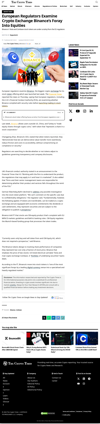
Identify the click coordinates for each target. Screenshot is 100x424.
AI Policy (31, 387)
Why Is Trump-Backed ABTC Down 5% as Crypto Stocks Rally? (36, 349)
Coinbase (19, 310)
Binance (14, 123)
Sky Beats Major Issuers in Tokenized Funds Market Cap (89, 86)
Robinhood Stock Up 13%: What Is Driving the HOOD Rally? (60, 349)
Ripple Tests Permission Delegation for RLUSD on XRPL (89, 64)
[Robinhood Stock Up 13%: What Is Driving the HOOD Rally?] (62, 338)
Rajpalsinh (14, 35)
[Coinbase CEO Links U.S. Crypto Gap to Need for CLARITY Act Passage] (73, 74)
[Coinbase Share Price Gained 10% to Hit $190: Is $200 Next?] (86, 338)
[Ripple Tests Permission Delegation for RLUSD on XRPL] (73, 64)
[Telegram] (70, 120)
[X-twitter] (78, 378)
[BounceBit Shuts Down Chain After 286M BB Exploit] (13, 338)
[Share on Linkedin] (53, 318)
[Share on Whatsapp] (49, 318)
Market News (8, 12)
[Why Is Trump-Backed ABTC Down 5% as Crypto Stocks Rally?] (37, 338)
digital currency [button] (33, 267)
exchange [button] (55, 91)
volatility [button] (13, 285)
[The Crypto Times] (21, 2)
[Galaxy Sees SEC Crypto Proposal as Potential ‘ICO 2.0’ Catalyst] (73, 95)
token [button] (9, 94)
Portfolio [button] (34, 256)
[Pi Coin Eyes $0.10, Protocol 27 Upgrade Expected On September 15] (73, 52)
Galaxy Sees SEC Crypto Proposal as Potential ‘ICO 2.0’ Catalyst (89, 95)
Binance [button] (30, 91)
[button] (3, 2)
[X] (71, 111)
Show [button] (59, 112)
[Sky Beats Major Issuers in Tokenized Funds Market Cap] (73, 86)
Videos (5, 398)
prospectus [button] (26, 210)
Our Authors (32, 381)
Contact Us (56, 378)
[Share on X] (44, 318)
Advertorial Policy (34, 390)
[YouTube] (78, 111)
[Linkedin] (83, 378)
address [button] (36, 192)
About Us (31, 378)
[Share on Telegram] (58, 318)
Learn (5, 395)
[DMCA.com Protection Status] (48, 413)
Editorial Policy (33, 383)
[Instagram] (85, 111)
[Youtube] (78, 383)
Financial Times (55, 94)
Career (54, 381)
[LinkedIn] (91, 111)
